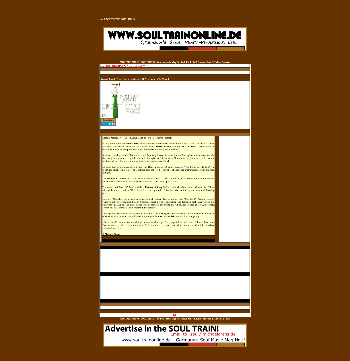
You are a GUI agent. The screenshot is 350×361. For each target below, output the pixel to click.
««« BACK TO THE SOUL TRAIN (117, 19)
